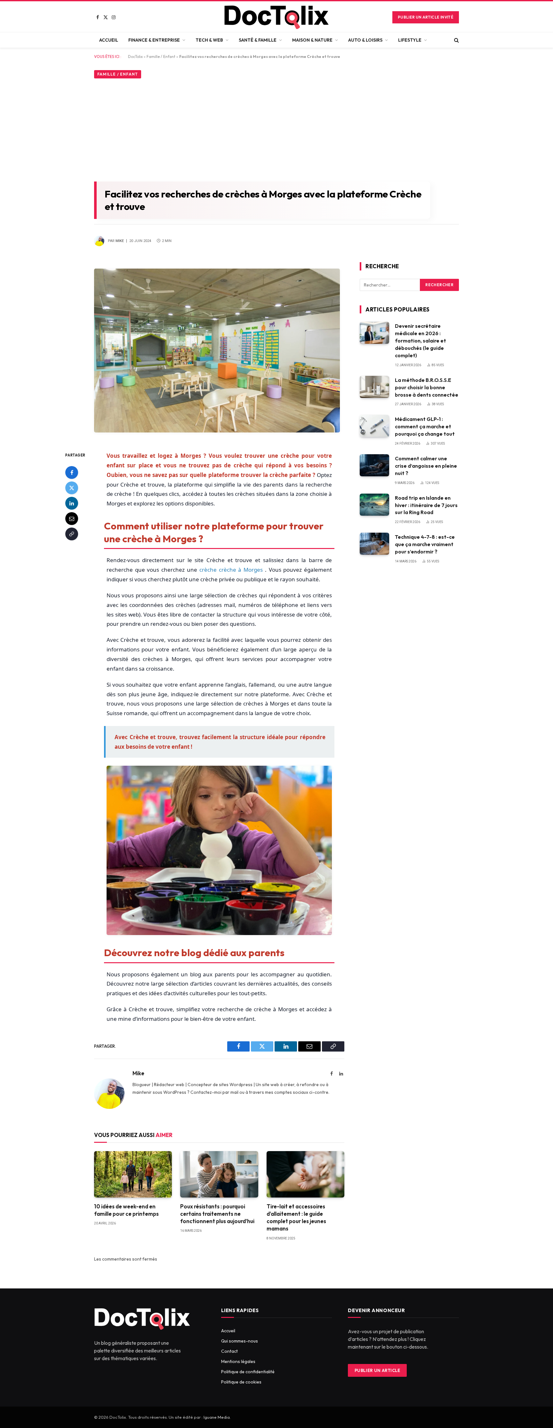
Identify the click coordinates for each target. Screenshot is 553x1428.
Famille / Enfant (161, 56)
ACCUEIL (108, 40)
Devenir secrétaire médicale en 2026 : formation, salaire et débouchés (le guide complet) (420, 341)
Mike (120, 241)
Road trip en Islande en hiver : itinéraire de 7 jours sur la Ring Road (426, 505)
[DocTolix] (276, 17)
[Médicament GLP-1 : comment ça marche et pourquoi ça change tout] (374, 426)
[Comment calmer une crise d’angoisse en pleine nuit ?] (374, 465)
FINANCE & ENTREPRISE (154, 40)
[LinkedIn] (71, 503)
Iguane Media (217, 1417)
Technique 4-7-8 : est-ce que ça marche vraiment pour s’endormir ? (425, 544)
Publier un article (377, 1370)
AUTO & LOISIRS (365, 40)
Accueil (228, 1331)
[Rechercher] (456, 40)
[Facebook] (71, 472)
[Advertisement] (276, 128)
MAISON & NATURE (312, 40)
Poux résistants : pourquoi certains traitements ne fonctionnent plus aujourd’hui (217, 1213)
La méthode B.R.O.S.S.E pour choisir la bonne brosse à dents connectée (426, 387)
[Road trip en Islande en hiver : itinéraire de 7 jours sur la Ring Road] (374, 505)
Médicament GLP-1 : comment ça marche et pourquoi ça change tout (425, 426)
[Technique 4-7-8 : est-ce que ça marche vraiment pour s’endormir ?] (374, 544)
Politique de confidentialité (248, 1372)
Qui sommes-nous (239, 1341)
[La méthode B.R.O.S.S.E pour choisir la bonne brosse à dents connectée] (374, 387)
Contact (229, 1351)
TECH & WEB (209, 40)
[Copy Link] (71, 534)
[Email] (71, 518)
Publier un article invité (425, 17)
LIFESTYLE (409, 40)
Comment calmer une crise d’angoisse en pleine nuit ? (426, 465)
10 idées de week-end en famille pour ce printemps (126, 1210)
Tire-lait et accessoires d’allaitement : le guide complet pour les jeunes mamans (296, 1217)
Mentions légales (238, 1361)
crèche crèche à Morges (232, 569)
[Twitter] (71, 487)
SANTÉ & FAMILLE (257, 40)
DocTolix (135, 56)
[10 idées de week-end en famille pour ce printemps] (133, 1174)
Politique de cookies (241, 1382)
